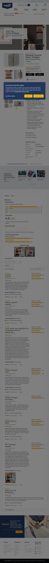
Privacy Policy (25, 91)
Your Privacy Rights (10, 96)
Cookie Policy (18, 91)
